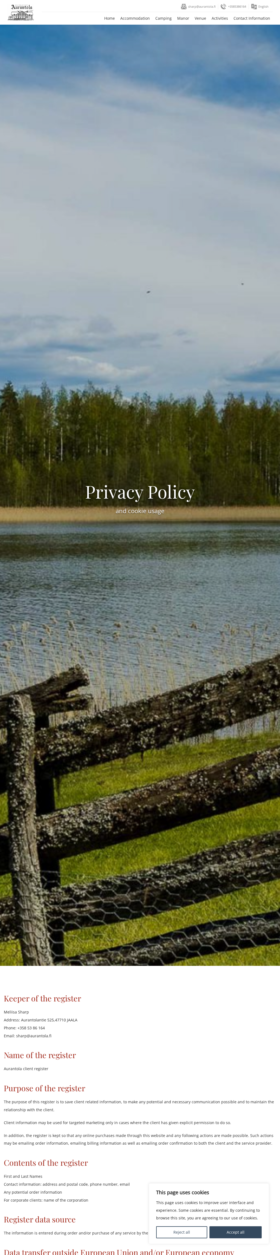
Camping (163, 18)
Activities (220, 18)
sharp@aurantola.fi (201, 6)
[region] (209, 1213)
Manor (183, 18)
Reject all (181, 1232)
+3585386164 (237, 6)
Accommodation (135, 18)
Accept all (235, 1232)
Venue (200, 18)
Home (109, 18)
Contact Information (252, 18)
